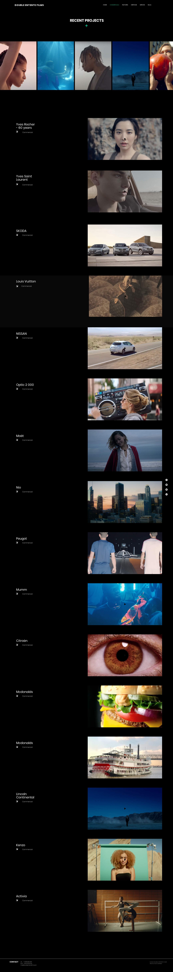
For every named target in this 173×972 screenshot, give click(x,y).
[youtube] (166, 485)
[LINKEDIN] (166, 494)
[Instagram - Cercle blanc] (166, 480)
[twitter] (166, 490)
